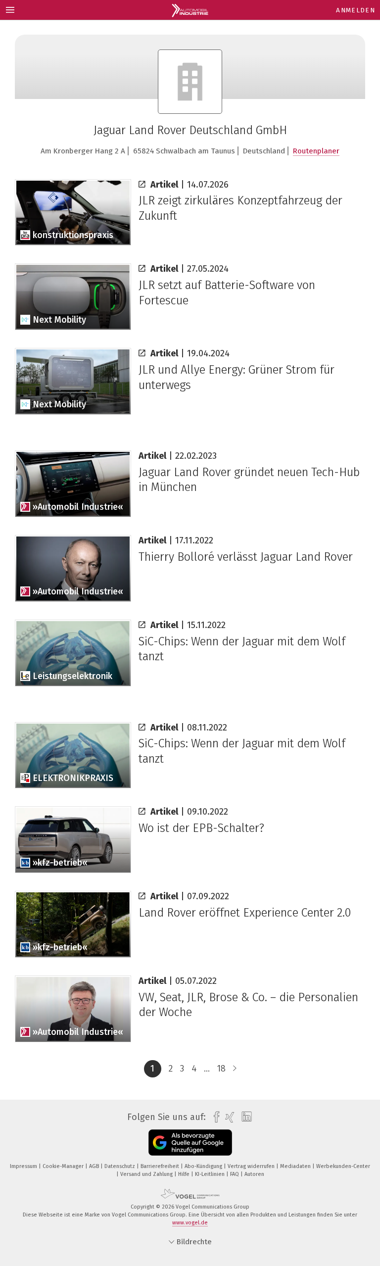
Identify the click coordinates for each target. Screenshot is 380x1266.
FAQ (235, 1174)
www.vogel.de (190, 1222)
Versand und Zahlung (147, 1174)
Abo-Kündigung (204, 1166)
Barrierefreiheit (161, 1166)
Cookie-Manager (64, 1166)
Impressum (24, 1166)
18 (221, 1068)
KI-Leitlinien (210, 1174)
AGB (94, 1166)
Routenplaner (316, 150)
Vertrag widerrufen (252, 1166)
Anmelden (355, 10)
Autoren (254, 1174)
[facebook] (214, 1117)
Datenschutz (120, 1166)
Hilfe (184, 1174)
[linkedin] (244, 1117)
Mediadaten (296, 1166)
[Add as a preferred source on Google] (190, 1142)
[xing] (227, 1117)
